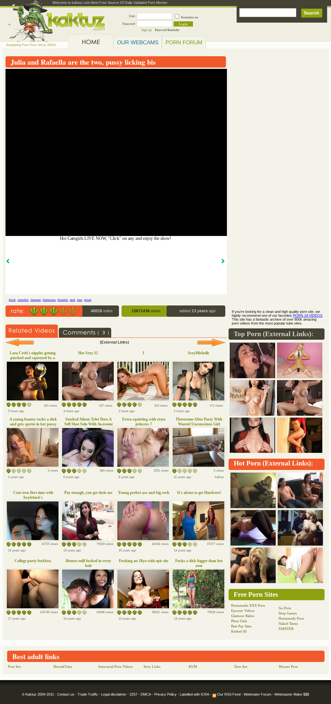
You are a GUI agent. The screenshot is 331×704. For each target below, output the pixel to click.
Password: (129, 24)
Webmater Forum (257, 694)
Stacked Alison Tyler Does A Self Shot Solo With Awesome (88, 421)
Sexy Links (152, 666)
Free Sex (14, 666)
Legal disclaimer (113, 694)
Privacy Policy (165, 694)
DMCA (146, 694)
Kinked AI (239, 631)
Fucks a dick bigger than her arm (199, 563)
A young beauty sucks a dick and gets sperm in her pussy (33, 421)
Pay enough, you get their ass (88, 492)
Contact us (65, 694)
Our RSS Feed (228, 694)
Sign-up (147, 30)
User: (132, 16)
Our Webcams (137, 42)
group (87, 300)
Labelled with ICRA (194, 694)
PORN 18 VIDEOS (307, 315)
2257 (133, 694)
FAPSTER (286, 629)
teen (79, 300)
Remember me (189, 17)
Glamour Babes (242, 616)
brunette (63, 300)
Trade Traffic (88, 694)
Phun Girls (239, 621)
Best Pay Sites (241, 626)
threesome (49, 300)
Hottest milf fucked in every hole (88, 563)
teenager (35, 300)
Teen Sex (241, 666)
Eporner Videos (242, 611)
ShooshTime (62, 666)
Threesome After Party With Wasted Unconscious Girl (199, 421)
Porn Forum (184, 42)
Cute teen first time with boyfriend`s (33, 495)
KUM (193, 666)
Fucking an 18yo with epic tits (143, 561)
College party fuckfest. (33, 561)
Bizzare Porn (288, 666)
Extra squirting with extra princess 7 (144, 421)
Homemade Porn (291, 618)
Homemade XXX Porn (248, 605)
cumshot (22, 300)
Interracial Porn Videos (115, 666)
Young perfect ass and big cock (143, 492)
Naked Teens (288, 623)
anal (72, 300)
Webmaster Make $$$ (291, 694)
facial (12, 300)
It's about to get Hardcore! (199, 492)
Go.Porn (285, 608)
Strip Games (288, 613)
